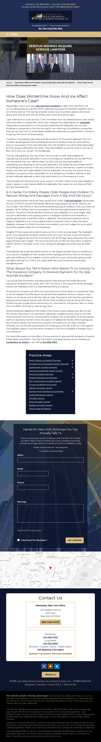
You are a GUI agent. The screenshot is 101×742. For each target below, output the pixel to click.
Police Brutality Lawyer (39, 402)
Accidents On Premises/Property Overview (49, 364)
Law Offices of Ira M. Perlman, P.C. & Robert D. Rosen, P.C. (44, 681)
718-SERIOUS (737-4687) (50, 649)
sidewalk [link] (85, 122)
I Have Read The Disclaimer (34, 540)
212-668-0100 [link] (49, 342)
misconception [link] (73, 201)
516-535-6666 (69, 4)
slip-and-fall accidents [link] (48, 106)
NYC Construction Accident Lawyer (45, 381)
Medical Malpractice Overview (43, 378)
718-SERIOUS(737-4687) (67, 7)
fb (44, 666)
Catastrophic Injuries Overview (43, 367)
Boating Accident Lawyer (40, 405)
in (57, 666)
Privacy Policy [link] (54, 684)
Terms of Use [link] (70, 684)
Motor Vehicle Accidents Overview (45, 360)
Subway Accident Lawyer (40, 388)
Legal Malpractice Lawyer (41, 395)
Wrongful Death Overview (41, 374)
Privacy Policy (35, 530)
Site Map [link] (41, 684)
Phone (20, 482)
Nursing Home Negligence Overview (46, 391)
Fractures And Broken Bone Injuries (45, 371)
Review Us (50, 675)
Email (20, 469)
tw (50, 666)
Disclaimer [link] (30, 684)
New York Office (50, 622)
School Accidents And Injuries (43, 385)
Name (20, 455)
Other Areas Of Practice (40, 409)
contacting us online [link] (17, 342)
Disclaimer (22, 530)
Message (21, 502)
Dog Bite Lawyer (37, 398)
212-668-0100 (43, 4)
